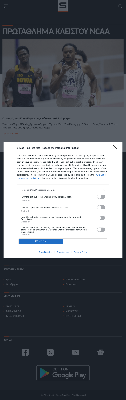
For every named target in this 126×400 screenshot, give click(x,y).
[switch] (101, 197)
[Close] (116, 148)
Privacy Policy (80, 252)
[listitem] (63, 190)
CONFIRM (41, 241)
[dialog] (63, 200)
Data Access (63, 252)
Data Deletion (45, 252)
